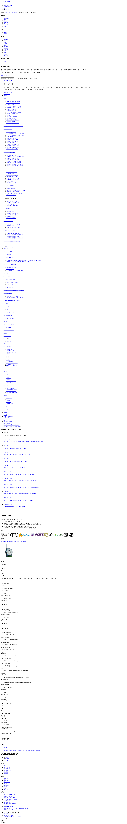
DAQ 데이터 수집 (11, 132)
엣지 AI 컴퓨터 (10, 204)
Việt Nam (6, 55)
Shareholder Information (12, 392)
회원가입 (6, 5)
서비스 (5, 321)
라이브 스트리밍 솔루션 (12, 202)
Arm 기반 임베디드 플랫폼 (13, 101)
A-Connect (6, 417)
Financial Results (10, 388)
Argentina (6, 22)
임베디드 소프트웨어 (11, 116)
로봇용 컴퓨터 (10, 104)
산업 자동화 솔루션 (8, 129)
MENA (5, 61)
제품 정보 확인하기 (11, 352)
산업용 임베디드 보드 (12, 110)
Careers (5, 395)
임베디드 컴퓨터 (7, 98)
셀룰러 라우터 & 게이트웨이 (13, 162)
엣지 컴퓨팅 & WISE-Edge (9, 279)
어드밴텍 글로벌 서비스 (9, 324)
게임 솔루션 (6, 303)
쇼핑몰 (5, 415)
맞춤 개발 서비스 (7, 327)
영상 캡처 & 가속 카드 (12, 205)
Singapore (6, 49)
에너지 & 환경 (7, 276)
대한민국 (7, 9)
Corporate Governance (11, 389)
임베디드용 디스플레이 (12, 120)
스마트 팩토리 (6, 273)
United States (7, 18)
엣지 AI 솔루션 (10, 181)
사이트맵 (6, 813)
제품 (5, 95)
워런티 (8, 353)
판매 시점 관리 (10, 269)
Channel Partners (7, 336)
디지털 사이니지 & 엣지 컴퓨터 (14, 234)
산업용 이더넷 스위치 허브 (13, 159)
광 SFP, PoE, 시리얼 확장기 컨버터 (15, 155)
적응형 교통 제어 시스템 (12, 296)
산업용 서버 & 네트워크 (9, 185)
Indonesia (6, 43)
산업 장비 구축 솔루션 (8, 257)
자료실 (8, 360)
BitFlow (8, 309)
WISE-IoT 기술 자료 (11, 365)
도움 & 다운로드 (7, 346)
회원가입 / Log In (8, 80)
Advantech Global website (11, 12)
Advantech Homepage (6, 1)
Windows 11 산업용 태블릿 (13, 233)
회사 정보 (8, 378)
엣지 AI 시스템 (10, 284)
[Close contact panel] (1, 742)
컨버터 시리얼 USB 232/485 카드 (14, 166)
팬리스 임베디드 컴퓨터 (12, 123)
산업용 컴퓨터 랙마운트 (12, 178)
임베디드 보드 (10, 115)
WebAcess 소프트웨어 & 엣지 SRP (15, 135)
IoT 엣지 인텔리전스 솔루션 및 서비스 (12, 300)
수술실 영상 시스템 (11, 215)
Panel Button (4, 76)
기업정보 (6, 371)
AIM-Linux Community (12, 363)
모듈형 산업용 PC (11, 173)
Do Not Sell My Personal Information (12, 816)
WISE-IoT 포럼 (10, 364)
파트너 (5, 333)
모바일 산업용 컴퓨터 (8, 221)
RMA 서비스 (9, 349)
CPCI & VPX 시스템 (11, 172)
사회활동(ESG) (7, 770)
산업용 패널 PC (10, 142)
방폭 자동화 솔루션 (11, 138)
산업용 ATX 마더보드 (12, 175)
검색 (5, 8)
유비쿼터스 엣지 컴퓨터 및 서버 (14, 270)
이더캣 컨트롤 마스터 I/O (12, 145)
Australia (6, 39)
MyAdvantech (7, 6)
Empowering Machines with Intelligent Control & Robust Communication (23, 260)
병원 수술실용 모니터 (12, 213)
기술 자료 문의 (10, 350)
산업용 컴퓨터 (6, 169)
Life (7, 399)
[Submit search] (34, 78)
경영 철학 (6, 406)
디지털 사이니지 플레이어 (13, 103)
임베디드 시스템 (10, 118)
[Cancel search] (36, 78)
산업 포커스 (7, 782)
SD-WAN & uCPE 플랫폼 (12, 192)
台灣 (5, 50)
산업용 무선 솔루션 (11, 109)
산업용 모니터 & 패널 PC (12, 141)
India (5, 42)
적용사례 (6, 779)
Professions (9, 398)
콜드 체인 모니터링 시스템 (13, 227)
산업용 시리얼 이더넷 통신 (9, 152)
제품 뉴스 (6, 785)
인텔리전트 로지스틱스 (8, 318)
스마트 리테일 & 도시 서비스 (10, 264)
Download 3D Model (12, 541)
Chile (5, 23)
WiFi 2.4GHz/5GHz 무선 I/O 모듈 (12, 426)
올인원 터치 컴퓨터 (11, 267)
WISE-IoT (8, 341)
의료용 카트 (9, 216)
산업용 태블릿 (10, 225)
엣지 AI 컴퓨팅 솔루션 (12, 282)
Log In (10, 5)
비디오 (5, 783)
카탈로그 (6, 786)
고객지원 (6, 343)
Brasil (5, 19)
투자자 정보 (6, 385)
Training (8, 400)
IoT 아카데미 (9, 361)
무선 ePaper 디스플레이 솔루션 (14, 106)
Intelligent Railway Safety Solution (14, 297)
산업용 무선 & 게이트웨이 (13, 158)
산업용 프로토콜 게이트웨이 (13, 161)
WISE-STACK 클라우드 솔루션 (14, 193)
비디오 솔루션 (6, 306)
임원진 (8, 379)
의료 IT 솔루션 (7, 208)
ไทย (5, 52)
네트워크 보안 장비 (11, 195)
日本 (5, 45)
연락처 (5, 412)
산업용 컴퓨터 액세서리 (12, 179)
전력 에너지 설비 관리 (12, 149)
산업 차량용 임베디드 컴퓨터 (13, 224)
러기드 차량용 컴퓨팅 (8, 251)
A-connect (6, 789)
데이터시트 (3, 541)
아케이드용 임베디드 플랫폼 (13, 112)
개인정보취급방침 (8, 815)
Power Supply (9, 246)
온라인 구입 (8, 757)
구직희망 (6, 772)
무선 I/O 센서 (9, 136)
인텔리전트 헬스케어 (8, 287)
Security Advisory (7, 368)
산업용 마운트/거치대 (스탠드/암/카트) (12, 241)
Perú (5, 26)
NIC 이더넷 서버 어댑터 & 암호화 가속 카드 (17, 190)
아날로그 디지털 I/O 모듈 (12, 144)
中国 (5, 40)
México (5, 21)
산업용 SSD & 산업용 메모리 (13, 107)
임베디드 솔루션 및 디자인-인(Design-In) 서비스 (14, 290)
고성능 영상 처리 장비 (12, 201)
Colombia (6, 25)
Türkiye (5, 54)
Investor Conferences (11, 391)
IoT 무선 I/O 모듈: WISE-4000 (11, 425)
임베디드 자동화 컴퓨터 (12, 147)
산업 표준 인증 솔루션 (12, 139)
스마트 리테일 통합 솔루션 (13, 236)
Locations (8, 402)
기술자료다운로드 (21, 541)
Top (3, 820)
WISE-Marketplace (8, 416)
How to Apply (9, 403)
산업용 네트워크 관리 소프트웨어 (15, 156)
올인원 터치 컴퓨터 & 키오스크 (14, 238)
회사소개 (5, 374)
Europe (5, 32)
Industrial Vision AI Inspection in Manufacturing (17, 261)
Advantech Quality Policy (9, 330)
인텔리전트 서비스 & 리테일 (10, 230)
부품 (4, 243)
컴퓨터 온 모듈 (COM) (12, 121)
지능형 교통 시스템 (11, 182)
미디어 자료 (9, 382)
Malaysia (6, 48)
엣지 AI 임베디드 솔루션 (12, 113)
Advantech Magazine (11, 381)
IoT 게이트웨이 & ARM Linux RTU (15, 133)
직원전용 (5, 409)
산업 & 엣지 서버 (7, 254)
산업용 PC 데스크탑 (11, 176)
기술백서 (6, 780)
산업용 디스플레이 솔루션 (9, 312)
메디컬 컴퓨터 (10, 211)
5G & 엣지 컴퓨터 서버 (12, 188)
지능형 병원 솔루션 (11, 218)
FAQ (5, 788)
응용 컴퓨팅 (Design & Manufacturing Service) (13, 126)
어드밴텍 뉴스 (7, 767)
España (5, 33)
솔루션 (5, 248)
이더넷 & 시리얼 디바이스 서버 (14, 164)
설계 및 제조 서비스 (8, 315)
